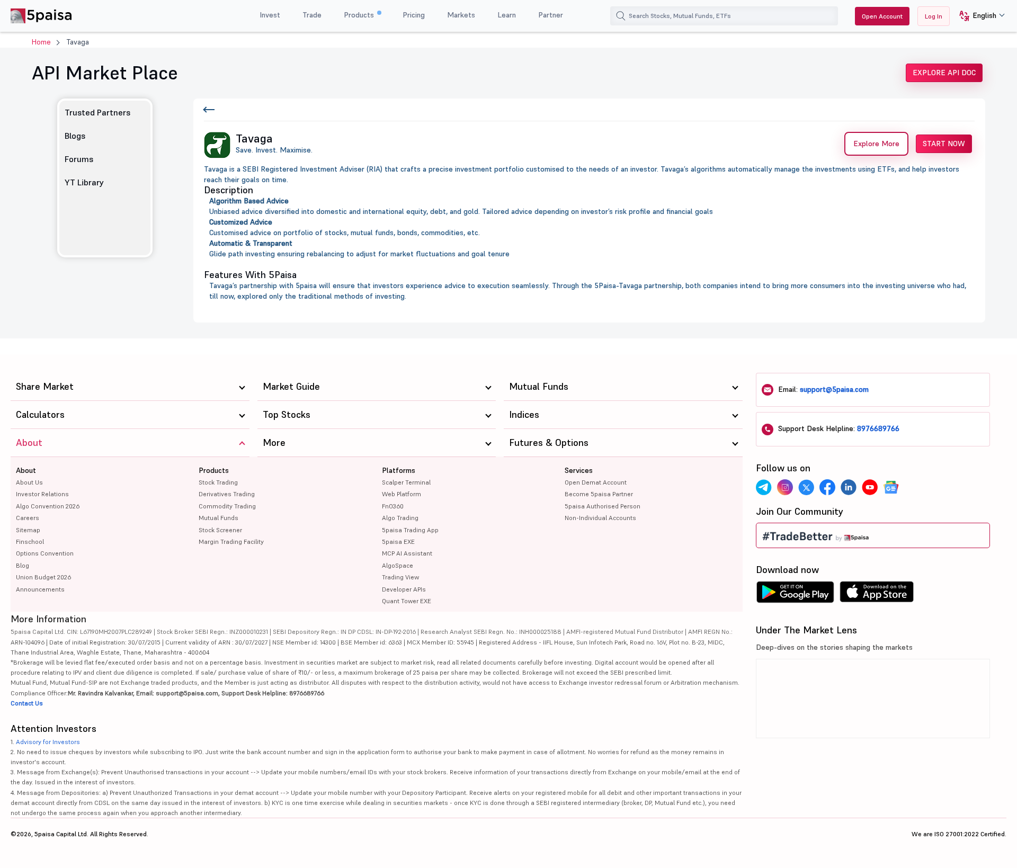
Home (41, 42)
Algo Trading (400, 518)
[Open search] (621, 16)
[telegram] (764, 487)
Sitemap (28, 530)
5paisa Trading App (410, 530)
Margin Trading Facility (231, 541)
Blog (22, 565)
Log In (933, 16)
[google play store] (795, 595)
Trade (312, 15)
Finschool (30, 541)
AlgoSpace (397, 565)
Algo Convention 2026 (47, 506)
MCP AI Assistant (407, 553)
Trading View (400, 577)
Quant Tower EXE (406, 601)
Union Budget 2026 (43, 577)
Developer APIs (404, 589)
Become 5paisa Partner (599, 494)
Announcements (40, 589)
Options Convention (45, 553)
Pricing (414, 15)
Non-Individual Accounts (600, 518)
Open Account (882, 16)
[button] (978, 16)
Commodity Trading (227, 506)
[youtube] (870, 487)
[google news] (891, 487)
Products (360, 15)
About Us (29, 482)
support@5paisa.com (834, 389)
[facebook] (827, 487)
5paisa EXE (398, 541)
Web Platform (401, 494)
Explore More (876, 143)
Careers (27, 518)
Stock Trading (218, 482)
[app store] (877, 595)
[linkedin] (849, 487)
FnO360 (393, 506)
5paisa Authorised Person (602, 506)
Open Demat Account (596, 482)
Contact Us (27, 703)
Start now (944, 143)
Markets (461, 15)
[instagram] (785, 487)
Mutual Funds (218, 518)
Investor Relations (42, 494)
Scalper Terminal (406, 482)
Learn (506, 15)
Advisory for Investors (48, 742)
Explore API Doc (944, 72)
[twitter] (806, 487)
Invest (270, 15)
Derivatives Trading (227, 494)
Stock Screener (220, 530)
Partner (550, 15)
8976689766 (878, 428)
